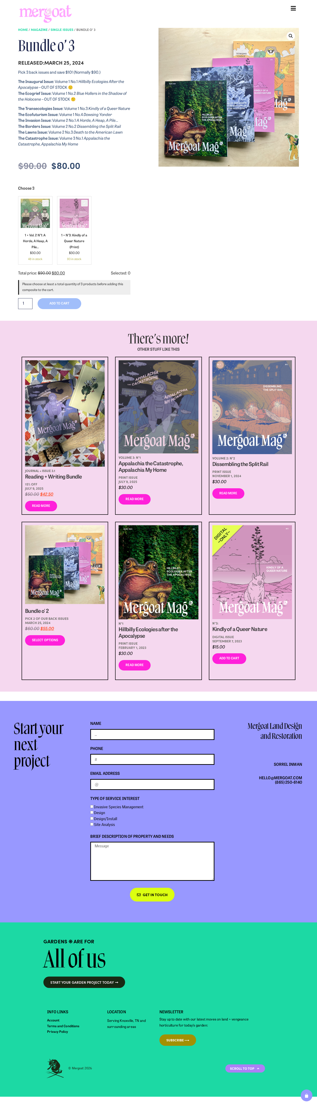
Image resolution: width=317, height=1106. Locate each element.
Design (99, 812)
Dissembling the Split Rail (240, 464)
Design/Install (105, 818)
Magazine (39, 29)
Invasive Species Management (118, 806)
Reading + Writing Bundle (53, 477)
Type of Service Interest (114, 799)
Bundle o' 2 (37, 611)
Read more (41, 506)
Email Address (105, 774)
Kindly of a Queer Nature (239, 629)
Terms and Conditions (63, 1026)
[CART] (306, 1095)
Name (95, 724)
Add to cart (229, 658)
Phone (96, 749)
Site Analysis (104, 824)
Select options (45, 640)
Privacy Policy (57, 1032)
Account (53, 1020)
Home (23, 29)
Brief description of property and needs (132, 837)
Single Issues (62, 29)
